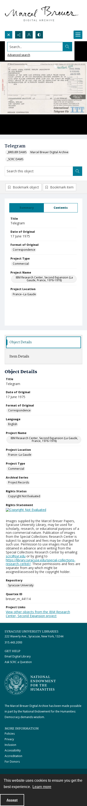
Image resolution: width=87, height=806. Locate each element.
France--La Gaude (24, 294)
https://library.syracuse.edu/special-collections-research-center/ (40, 562)
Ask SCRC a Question (18, 662)
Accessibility (13, 750)
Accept (12, 800)
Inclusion (10, 745)
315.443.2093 (13, 642)
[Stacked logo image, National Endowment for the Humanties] (30, 683)
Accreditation (13, 756)
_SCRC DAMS (15, 159)
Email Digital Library (18, 656)
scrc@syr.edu (16, 556)
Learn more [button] (41, 787)
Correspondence (24, 250)
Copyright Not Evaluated (24, 496)
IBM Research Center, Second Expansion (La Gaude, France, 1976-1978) (44, 278)
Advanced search (18, 55)
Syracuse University (20, 585)
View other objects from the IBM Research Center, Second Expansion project (38, 614)
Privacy (9, 739)
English (12, 424)
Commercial (21, 264)
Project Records (18, 482)
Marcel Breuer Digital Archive (49, 152)
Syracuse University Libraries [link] (31, 631)
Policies (10, 734)
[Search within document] (77, 171)
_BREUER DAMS (16, 152)
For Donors (12, 762)
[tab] (27, 207)
